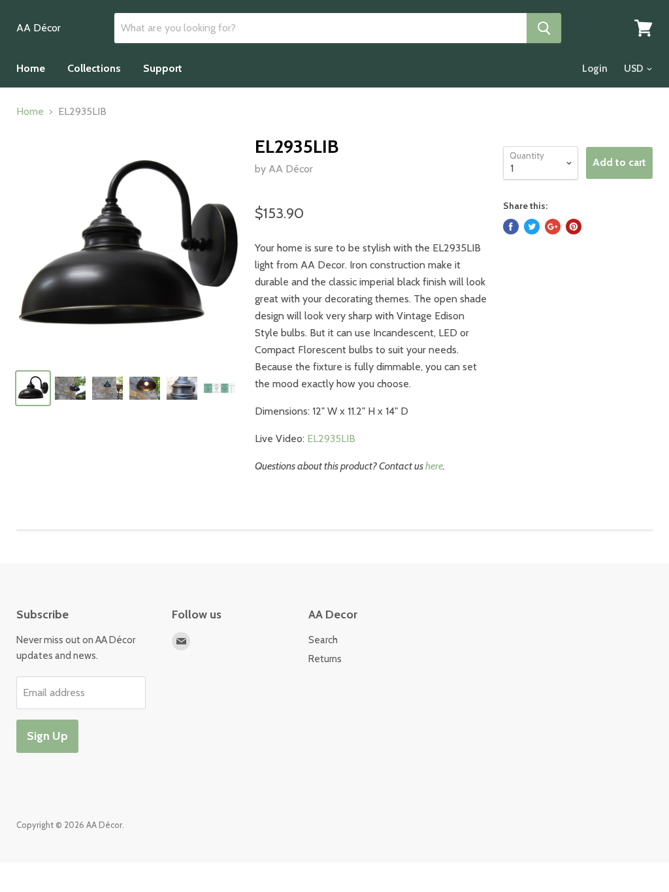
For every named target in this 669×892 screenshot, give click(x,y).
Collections (94, 68)
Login (595, 68)
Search (323, 640)
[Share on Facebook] (511, 226)
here (434, 466)
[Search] (544, 28)
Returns (325, 659)
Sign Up (47, 736)
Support (162, 68)
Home (30, 68)
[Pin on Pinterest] (573, 226)
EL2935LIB (331, 438)
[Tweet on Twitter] (532, 226)
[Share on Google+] (553, 226)
